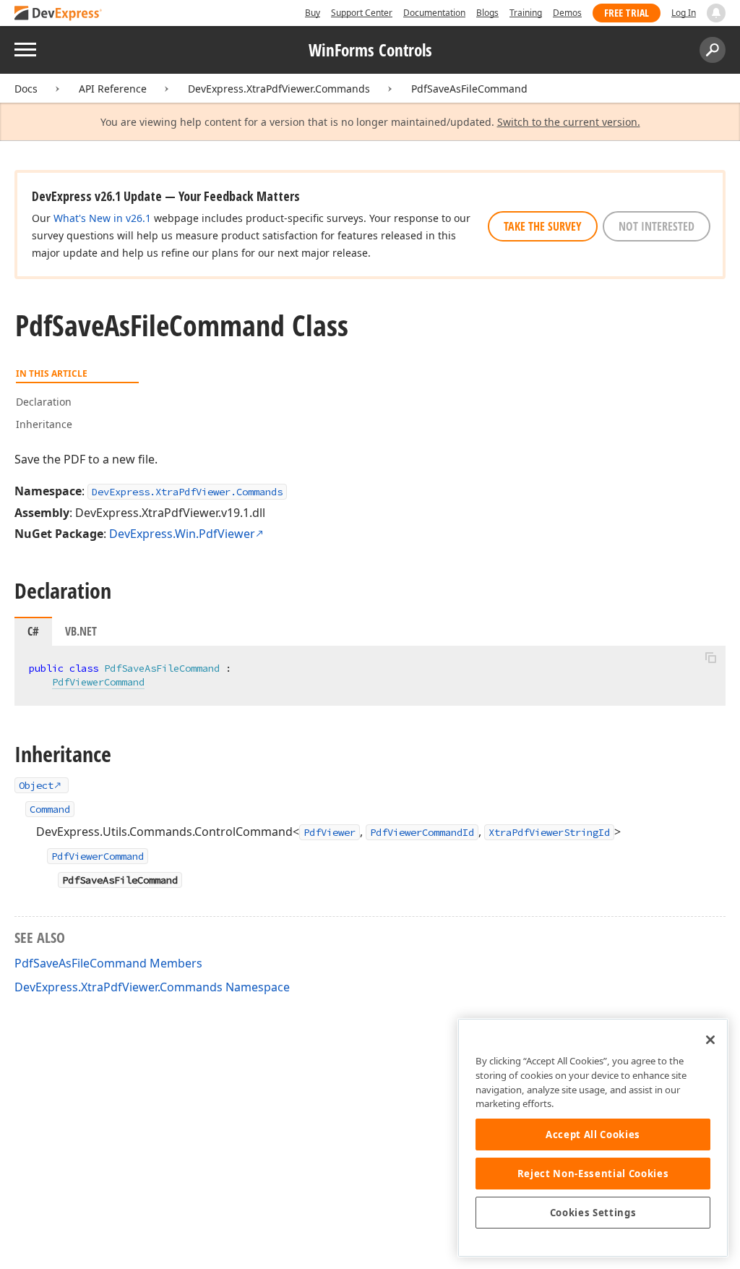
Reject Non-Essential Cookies (592, 1173)
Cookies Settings (593, 1212)
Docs (26, 88)
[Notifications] (716, 13)
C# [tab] (33, 631)
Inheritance (44, 424)
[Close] (710, 1040)
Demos (567, 13)
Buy (312, 13)
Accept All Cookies (593, 1134)
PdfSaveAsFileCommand (469, 88)
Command (50, 809)
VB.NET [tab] (81, 631)
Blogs (487, 13)
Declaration (44, 402)
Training (525, 13)
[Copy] (710, 658)
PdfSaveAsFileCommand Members (108, 963)
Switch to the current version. (568, 122)
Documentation (434, 13)
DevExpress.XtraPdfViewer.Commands (279, 88)
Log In (683, 13)
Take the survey (543, 226)
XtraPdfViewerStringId (549, 832)
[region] (592, 1137)
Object (36, 785)
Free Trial (626, 13)
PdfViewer (330, 832)
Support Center (361, 13)
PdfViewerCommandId (422, 832)
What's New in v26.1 (102, 218)
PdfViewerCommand (98, 681)
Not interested (656, 226)
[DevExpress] (58, 14)
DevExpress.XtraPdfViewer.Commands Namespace (152, 987)
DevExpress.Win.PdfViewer (182, 534)
